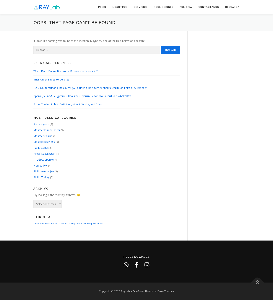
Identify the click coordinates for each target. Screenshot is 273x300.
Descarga (232, 7)
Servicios (141, 7)
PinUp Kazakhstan (44, 153)
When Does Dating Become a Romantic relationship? (65, 71)
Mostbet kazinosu (44, 141)
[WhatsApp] (126, 265)
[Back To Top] (257, 282)
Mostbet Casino (43, 136)
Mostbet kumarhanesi (46, 130)
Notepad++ (40, 165)
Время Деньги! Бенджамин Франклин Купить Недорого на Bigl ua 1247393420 (82, 96)
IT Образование (43, 159)
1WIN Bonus (41, 147)
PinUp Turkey (41, 177)
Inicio (102, 7)
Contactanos (208, 7)
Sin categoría (41, 124)
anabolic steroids (41, 223)
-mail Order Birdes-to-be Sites (51, 79)
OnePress (138, 291)
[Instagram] (147, 265)
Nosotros (120, 7)
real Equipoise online (92, 223)
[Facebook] (136, 265)
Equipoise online (59, 223)
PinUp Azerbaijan (43, 171)
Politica (186, 7)
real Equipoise (75, 223)
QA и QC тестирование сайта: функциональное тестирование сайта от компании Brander (90, 88)
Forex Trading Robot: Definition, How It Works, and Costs (68, 104)
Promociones (163, 7)
